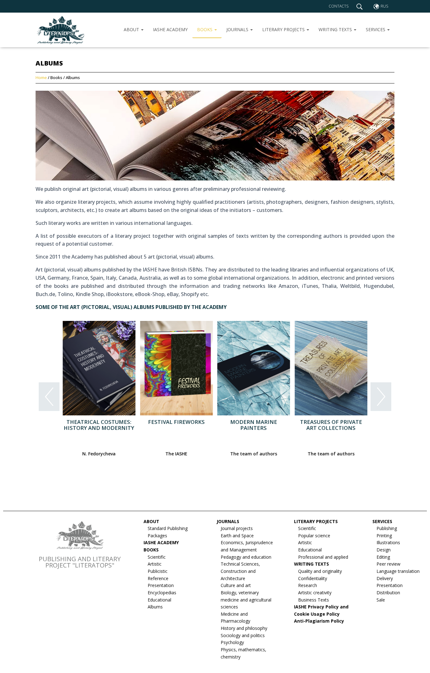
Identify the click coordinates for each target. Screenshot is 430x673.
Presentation (161, 585)
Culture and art (236, 585)
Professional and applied (323, 557)
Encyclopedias (162, 593)
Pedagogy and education (246, 557)
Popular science (314, 536)
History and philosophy (244, 628)
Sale (380, 600)
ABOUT (132, 29)
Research (307, 585)
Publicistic (157, 571)
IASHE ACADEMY (170, 29)
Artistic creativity (314, 593)
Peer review (388, 564)
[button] (49, 398)
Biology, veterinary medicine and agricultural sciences (246, 600)
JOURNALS (238, 29)
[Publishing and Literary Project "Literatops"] (60, 30)
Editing (383, 557)
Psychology (232, 642)
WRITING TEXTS (336, 29)
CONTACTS (338, 6)
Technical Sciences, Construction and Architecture (240, 571)
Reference (158, 578)
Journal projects (237, 528)
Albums (155, 607)
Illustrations (388, 542)
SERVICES (376, 29)
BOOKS (205, 29)
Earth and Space (237, 536)
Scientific (157, 557)
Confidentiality (312, 578)
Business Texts (313, 600)
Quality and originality (320, 571)
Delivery (384, 578)
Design (383, 550)
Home (42, 77)
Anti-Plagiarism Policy (319, 621)
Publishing (386, 528)
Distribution (388, 593)
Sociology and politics (243, 635)
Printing (384, 536)
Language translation (398, 571)
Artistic (154, 564)
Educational (159, 600)
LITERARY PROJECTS (284, 29)
